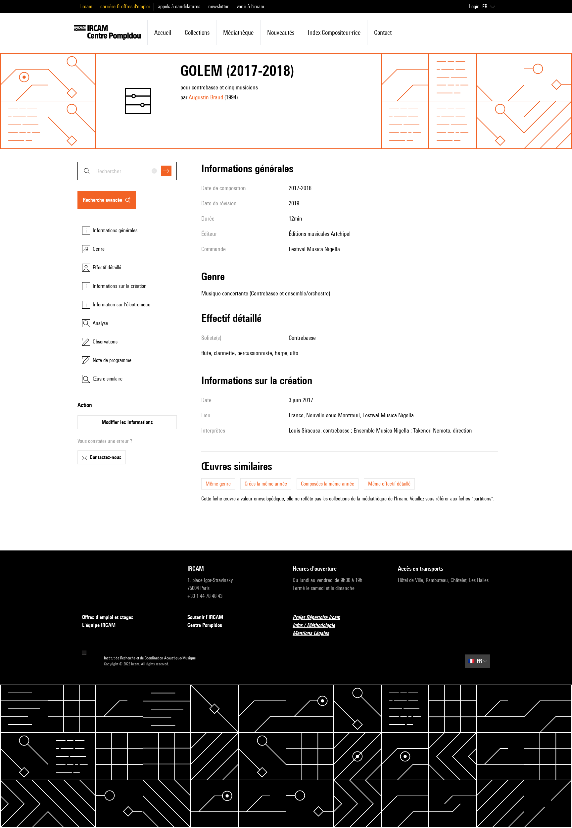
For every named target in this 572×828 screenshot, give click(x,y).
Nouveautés (280, 32)
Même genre (218, 484)
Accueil (162, 32)
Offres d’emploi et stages (107, 617)
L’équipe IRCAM (99, 625)
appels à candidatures (179, 6)
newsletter (218, 6)
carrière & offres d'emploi (125, 6)
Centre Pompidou (204, 625)
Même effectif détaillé (389, 484)
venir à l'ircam (250, 6)
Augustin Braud (206, 97)
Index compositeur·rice (334, 32)
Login (474, 6)
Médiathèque (238, 32)
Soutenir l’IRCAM (205, 617)
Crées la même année (266, 484)
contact (383, 32)
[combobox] (127, 171)
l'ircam (85, 6)
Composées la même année (327, 484)
